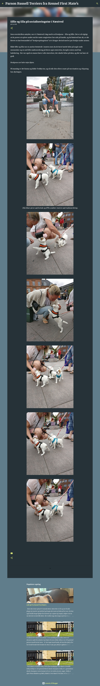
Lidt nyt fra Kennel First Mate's (36, 605)
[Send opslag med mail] (11, 554)
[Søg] (81, 3)
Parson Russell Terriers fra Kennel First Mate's (41, 3)
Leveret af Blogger (51, 683)
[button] (11, 28)
